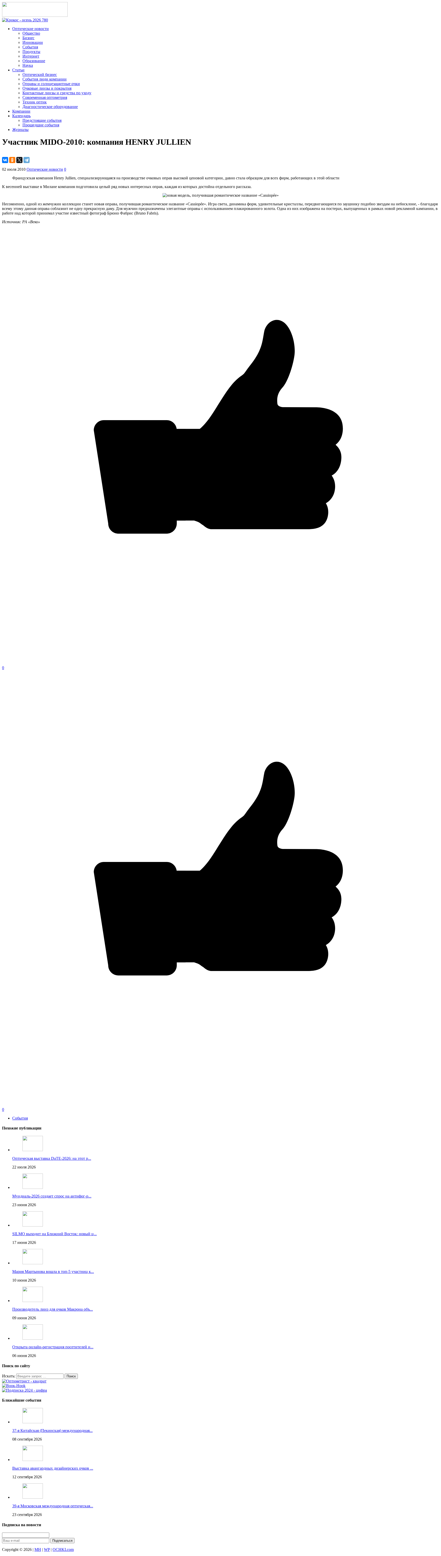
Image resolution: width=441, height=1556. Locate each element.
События (30, 47)
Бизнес (28, 38)
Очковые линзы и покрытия (46, 88)
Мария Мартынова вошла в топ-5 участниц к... (53, 1271)
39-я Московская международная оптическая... (52, 1506)
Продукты (31, 51)
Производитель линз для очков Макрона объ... (52, 1309)
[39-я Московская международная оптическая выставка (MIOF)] (32, 1497)
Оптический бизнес (39, 74)
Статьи (18, 70)
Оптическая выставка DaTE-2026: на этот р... (51, 1158)
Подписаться (62, 1540)
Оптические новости (30, 28)
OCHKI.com (63, 1549)
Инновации (32, 42)
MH (37, 1549)
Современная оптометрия (44, 97)
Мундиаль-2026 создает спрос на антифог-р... (51, 1196)
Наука (27, 65)
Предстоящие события (42, 120)
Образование (33, 61)
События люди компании (44, 79)
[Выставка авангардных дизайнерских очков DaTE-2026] (32, 1459)
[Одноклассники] (12, 160)
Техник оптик (34, 102)
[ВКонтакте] (5, 160)
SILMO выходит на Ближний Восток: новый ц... (54, 1234)
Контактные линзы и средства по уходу (56, 93)
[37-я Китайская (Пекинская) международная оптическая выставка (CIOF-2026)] (32, 1422)
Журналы (20, 129)
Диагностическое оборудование (50, 106)
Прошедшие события (40, 125)
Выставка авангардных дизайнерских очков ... (52, 1468)
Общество (31, 33)
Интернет (30, 56)
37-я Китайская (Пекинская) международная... (52, 1430)
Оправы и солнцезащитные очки (51, 84)
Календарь (21, 116)
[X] (19, 160)
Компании (21, 111)
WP (47, 1549)
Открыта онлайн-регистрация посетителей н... (52, 1347)
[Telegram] (26, 160)
